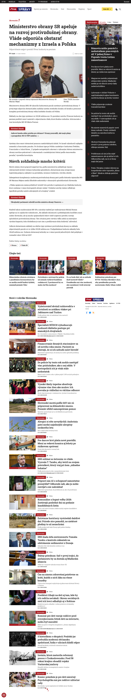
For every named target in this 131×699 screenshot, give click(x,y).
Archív (32, 2)
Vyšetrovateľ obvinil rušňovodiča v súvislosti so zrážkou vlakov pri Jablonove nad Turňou (56, 309)
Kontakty (87, 303)
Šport (89, 9)
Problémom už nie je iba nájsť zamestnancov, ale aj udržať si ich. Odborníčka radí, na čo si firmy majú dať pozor (105, 157)
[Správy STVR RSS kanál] (93, 313)
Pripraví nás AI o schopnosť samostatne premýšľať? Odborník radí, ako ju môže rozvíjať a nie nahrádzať (59, 483)
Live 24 (106, 9)
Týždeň (115, 22)
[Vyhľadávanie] (120, 9)
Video (51, 321)
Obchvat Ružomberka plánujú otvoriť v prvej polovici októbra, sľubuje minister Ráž (103, 144)
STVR (3, 2)
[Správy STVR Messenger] (90, 313)
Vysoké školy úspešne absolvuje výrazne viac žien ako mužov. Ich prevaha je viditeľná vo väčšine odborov (59, 387)
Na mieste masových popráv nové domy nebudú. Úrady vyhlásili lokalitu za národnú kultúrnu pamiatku (105, 131)
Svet (62, 9)
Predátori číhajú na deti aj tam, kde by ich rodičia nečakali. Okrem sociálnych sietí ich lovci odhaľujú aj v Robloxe (58, 598)
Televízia (22, 2)
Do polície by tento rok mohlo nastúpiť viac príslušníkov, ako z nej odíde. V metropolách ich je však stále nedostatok (104, 117)
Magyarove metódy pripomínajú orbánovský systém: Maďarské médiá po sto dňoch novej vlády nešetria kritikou (104, 82)
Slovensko (54, 9)
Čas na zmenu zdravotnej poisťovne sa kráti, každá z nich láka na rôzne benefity (58, 577)
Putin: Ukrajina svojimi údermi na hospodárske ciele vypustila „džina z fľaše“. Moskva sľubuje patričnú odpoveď (105, 172)
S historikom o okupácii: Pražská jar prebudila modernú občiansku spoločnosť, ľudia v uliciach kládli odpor (59, 639)
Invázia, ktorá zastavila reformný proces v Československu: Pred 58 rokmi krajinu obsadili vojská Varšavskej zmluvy (55, 660)
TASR (13, 54)
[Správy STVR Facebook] (87, 313)
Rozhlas (12, 2)
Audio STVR (55, 2)
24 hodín (102, 22)
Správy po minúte (41, 9)
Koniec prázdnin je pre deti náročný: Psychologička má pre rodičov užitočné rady (59, 680)
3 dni (109, 22)
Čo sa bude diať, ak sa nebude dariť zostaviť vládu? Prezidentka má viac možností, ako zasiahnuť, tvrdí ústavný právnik (79, 282)
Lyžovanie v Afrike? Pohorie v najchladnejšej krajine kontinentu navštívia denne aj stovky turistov (105, 95)
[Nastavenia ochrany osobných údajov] (4, 695)
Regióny (81, 9)
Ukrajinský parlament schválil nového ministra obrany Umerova (36, 202)
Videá (93, 303)
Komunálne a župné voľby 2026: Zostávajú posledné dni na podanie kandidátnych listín (56, 502)
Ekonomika (71, 9)
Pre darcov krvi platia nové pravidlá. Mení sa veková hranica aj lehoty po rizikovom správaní (105, 69)
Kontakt (126, 2)
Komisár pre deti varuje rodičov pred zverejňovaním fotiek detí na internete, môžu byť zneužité (58, 618)
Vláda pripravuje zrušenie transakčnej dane (101, 105)
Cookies (87, 309)
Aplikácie (112, 303)
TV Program (42, 2)
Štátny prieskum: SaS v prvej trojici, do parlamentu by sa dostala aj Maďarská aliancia (58, 558)
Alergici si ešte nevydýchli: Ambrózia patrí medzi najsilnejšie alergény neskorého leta (58, 424)
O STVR (118, 303)
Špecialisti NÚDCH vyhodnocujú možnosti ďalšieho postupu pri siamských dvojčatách (55, 328)
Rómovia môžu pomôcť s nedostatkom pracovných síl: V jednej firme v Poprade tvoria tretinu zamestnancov (105, 54)
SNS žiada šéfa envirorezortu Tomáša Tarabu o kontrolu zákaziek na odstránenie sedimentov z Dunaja (57, 540)
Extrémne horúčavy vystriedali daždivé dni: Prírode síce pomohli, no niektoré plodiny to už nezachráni (59, 521)
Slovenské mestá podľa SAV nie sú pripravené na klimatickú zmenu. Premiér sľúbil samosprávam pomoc (57, 405)
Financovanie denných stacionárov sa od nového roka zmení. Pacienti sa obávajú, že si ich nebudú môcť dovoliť (58, 346)
